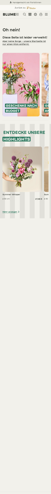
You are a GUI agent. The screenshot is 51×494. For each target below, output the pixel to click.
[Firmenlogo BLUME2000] (11, 14)
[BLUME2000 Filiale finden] (30, 14)
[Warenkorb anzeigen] (41, 14)
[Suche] (24, 14)
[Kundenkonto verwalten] (35, 14)
